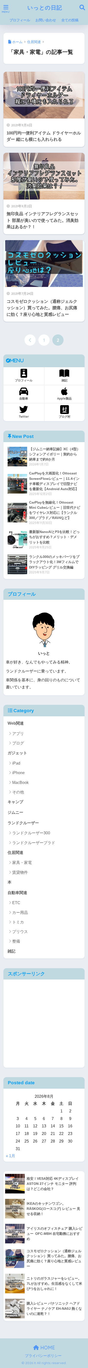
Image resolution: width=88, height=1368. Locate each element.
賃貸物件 (20, 872)
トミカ (18, 922)
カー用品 (20, 912)
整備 (16, 941)
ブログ (18, 743)
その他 (18, 792)
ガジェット (17, 753)
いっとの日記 (44, 7)
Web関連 (16, 723)
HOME (47, 1347)
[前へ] (30, 340)
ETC (16, 903)
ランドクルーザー (23, 823)
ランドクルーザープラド (33, 843)
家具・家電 (22, 863)
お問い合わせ (45, 20)
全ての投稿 (69, 20)
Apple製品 (64, 398)
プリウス (20, 932)
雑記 (64, 380)
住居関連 (15, 852)
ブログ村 (64, 416)
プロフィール (20, 20)
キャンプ (15, 802)
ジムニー (15, 812)
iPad (16, 763)
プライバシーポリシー (43, 1356)
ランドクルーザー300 (31, 833)
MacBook (20, 782)
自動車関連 (17, 893)
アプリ (18, 733)
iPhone (18, 773)
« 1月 (10, 1156)
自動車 (23, 398)
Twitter (24, 416)
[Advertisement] (44, 1023)
